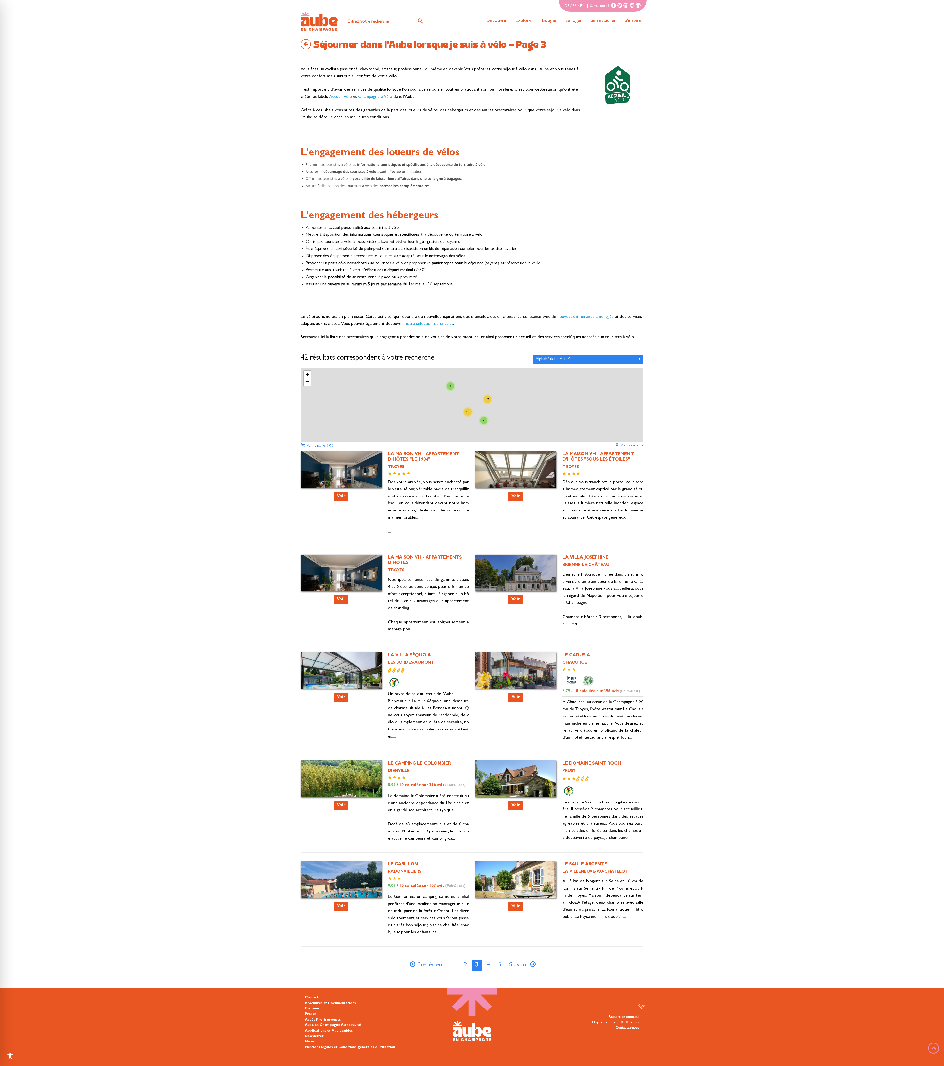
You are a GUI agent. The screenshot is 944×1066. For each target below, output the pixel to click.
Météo (310, 1041)
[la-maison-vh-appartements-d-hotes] (341, 581)
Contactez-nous (627, 1028)
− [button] (307, 382)
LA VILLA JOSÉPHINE (585, 558)
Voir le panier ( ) (319, 446)
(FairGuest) (630, 691)
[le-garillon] (341, 891)
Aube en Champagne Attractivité (333, 1025)
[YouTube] (632, 5)
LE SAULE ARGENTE (584, 864)
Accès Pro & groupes (323, 1020)
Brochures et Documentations (330, 1003)
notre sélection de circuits (429, 324)
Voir (341, 496)
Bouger (549, 20)
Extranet (312, 1008)
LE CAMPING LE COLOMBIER (419, 764)
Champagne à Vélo (374, 97)
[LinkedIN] (638, 5)
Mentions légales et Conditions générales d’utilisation (350, 1047)
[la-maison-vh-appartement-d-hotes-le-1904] (341, 478)
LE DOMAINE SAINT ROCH (591, 764)
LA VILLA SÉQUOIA (409, 655)
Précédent (429, 965)
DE (567, 6)
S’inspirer (634, 20)
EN (582, 6)
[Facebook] (613, 5)
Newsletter (314, 1036)
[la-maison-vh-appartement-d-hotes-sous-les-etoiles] (515, 478)
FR (574, 6)
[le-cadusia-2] (515, 679)
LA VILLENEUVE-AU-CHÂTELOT (595, 872)
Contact (312, 997)
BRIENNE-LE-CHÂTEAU (585, 565)
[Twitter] (619, 5)
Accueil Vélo (341, 97)
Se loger (573, 20)
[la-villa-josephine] (515, 579)
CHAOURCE (574, 663)
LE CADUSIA (576, 655)
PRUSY (568, 771)
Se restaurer (603, 20)
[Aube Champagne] (319, 21)
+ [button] (307, 374)
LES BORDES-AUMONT (411, 663)
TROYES (396, 467)
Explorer (524, 20)
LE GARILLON (403, 864)
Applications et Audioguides (329, 1031)
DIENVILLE (399, 771)
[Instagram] (625, 5)
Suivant (519, 965)
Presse (310, 1014)
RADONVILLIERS (404, 872)
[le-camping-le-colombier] (397, 777)
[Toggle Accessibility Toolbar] (10, 1056)
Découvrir (496, 20)
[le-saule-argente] (515, 888)
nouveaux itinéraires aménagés (585, 317)
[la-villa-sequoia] (341, 679)
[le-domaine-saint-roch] (515, 782)
